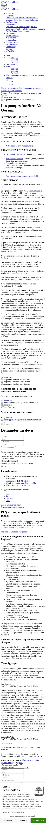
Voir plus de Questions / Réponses (14, 532)
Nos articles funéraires (27, 29)
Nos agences (14, 93)
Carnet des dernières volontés (17, 18)
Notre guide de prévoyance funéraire (20, 146)
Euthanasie (34, 20)
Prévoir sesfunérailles (10, 14)
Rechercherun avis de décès (12, 34)
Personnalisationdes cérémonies (12, 43)
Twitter (8, 496)
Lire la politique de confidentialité (13, 812)
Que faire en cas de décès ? (16, 27)
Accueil (4, 93)
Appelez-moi (13, 420)
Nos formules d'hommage (16, 154)
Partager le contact (21, 490)
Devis (14, 51)
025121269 (25, 481)
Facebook (14, 62)
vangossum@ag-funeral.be (25, 483)
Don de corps (24, 20)
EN (12, 82)
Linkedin (14, 60)
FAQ (8, 66)
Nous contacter (12, 64)
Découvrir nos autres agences (12, 507)
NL (12, 84)
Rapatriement (23, 31)
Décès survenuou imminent (11, 23)
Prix (17, 29)
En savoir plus (6, 377)
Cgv (2, 466)
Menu (4, 7)
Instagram (14, 57)
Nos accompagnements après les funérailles (22, 176)
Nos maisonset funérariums (11, 39)
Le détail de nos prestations (16, 163)
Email (8, 501)
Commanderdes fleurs (10, 48)
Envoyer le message (9, 461)
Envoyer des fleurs (13, 505)
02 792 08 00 (6, 400)
